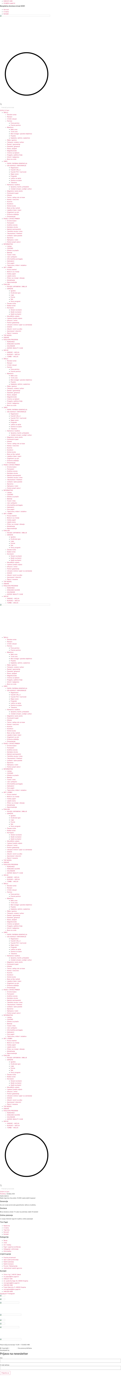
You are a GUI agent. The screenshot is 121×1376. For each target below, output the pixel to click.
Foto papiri (10, 263)
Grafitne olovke (12, 225)
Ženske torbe (11, 303)
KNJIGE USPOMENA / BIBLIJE (17, 286)
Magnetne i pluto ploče (15, 191)
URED (5, 161)
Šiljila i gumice (12, 140)
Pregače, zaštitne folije (14, 155)
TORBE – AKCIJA (12, 356)
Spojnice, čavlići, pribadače (20, 187)
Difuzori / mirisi (12, 320)
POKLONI (7, 284)
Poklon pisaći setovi (14, 242)
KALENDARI (11, 346)
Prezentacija (11, 216)
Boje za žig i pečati (13, 208)
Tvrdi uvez (14, 131)
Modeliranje (11, 280)
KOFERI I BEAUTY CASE (15, 348)
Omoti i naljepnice (13, 157)
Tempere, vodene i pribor (15, 142)
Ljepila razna (11, 276)
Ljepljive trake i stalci (14, 210)
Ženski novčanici (16, 310)
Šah (12, 299)
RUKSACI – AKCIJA (13, 354)
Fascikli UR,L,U (16, 170)
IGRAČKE (10, 289)
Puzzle (13, 297)
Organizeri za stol (13, 212)
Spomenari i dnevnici (14, 331)
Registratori (14, 168)
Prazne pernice (16, 125)
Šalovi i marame (12, 333)
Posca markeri (12, 269)
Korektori (10, 204)
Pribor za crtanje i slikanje (16, 278)
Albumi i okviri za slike (14, 329)
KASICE (9, 327)
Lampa (9, 246)
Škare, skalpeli (12, 148)
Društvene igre (15, 293)
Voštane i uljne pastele (14, 235)
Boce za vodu (11, 159)
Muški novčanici (16, 312)
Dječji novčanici (16, 314)
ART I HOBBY (8, 267)
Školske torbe (11, 114)
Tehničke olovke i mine (14, 231)
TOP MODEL (8, 335)
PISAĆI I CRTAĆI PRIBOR (12, 218)
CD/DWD (10, 248)
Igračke (13, 291)
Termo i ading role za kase (16, 197)
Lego (12, 295)
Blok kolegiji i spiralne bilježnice (21, 134)
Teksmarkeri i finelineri (14, 233)
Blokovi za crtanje (13, 272)
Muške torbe (11, 305)
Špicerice (10, 238)
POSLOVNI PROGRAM (11, 339)
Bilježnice (10, 127)
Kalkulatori (10, 261)
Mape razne (15, 174)
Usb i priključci (12, 257)
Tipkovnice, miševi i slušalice (16, 265)
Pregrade (14, 176)
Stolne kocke (11, 206)
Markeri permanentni (14, 229)
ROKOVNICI (11, 342)
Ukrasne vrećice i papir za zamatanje (19, 325)
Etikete (9, 195)
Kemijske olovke (12, 227)
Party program (15, 301)
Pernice (9, 121)
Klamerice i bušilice (13, 185)
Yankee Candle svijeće (14, 318)
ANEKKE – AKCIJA (13, 352)
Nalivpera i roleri (12, 240)
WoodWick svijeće (13, 316)
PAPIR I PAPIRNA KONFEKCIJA (17, 163)
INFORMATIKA (8, 244)
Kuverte (9, 201)
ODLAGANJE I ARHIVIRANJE (16, 165)
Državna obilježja (13, 214)
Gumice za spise (16, 180)
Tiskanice (14, 182)
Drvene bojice (11, 221)
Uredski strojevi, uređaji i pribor (21, 189)
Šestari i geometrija (13, 144)
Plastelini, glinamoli (13, 146)
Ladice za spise (16, 178)
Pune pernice (15, 123)
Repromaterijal (12, 282)
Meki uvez (14, 129)
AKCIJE (6, 350)
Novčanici (10, 308)
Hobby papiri (11, 274)
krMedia (12, 1350)
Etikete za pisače (13, 250)
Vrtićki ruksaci (12, 119)
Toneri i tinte (11, 255)
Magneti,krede (12, 151)
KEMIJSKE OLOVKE (13, 344)
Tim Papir (13, 1348)
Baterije (9, 252)
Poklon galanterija (13, 322)
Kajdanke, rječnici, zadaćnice (20, 138)
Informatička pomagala (15, 259)
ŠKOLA (6, 112)
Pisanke (13, 136)
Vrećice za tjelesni (13, 153)
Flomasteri (10, 223)
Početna (2, 1194)
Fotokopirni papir (13, 193)
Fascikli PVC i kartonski (18, 172)
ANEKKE (6, 337)
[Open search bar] (1, 102)
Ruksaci (9, 117)
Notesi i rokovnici (13, 199)
